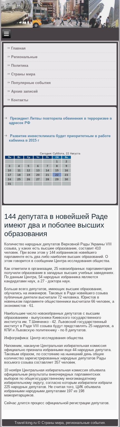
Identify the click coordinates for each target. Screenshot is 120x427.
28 (47, 179)
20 (38, 174)
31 (9, 183)
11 (19, 170)
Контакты (19, 100)
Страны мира (23, 74)
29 (57, 179)
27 (38, 179)
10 (9, 170)
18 (19, 174)
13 (38, 170)
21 (47, 174)
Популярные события (31, 83)
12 (28, 170)
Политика (19, 65)
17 (9, 174)
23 (66, 174)
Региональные (24, 57)
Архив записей (24, 91)
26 (28, 179)
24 (9, 179)
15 (57, 170)
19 (28, 174)
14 (47, 170)
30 (66, 179)
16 (66, 170)
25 (19, 179)
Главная (18, 48)
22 (57, 174)
